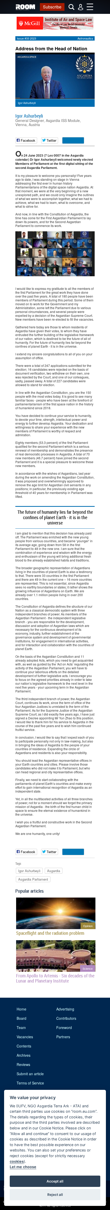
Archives (23, 1055)
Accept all (55, 1181)
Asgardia (53, 870)
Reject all (55, 1195)
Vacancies (25, 1037)
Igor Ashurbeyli (29, 115)
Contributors (66, 1018)
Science (88, 968)
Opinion (88, 926)
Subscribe (52, 7)
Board (21, 1018)
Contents (24, 1046)
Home (21, 1009)
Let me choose (23, 1167)
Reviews (23, 1064)
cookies (17, 1161)
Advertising (65, 1009)
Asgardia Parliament (33, 879)
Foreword (64, 1027)
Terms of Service (30, 1083)
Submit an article (30, 1074)
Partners (63, 1037)
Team (21, 1027)
